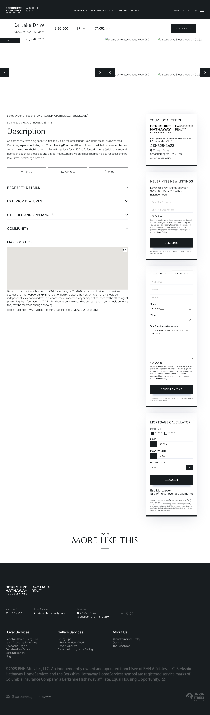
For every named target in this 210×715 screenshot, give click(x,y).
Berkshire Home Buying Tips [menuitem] (22, 639)
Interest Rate (157, 462)
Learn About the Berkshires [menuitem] (21, 642)
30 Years (158, 432)
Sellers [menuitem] (77, 10)
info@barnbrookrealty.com (49, 613)
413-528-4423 (162, 145)
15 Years (171, 432)
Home (10, 310)
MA (31, 310)
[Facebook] (122, 614)
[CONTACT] (183, 28)
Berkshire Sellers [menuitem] (67, 646)
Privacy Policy (161, 232)
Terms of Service (158, 400)
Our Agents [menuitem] (119, 642)
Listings (21, 310)
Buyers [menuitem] (89, 10)
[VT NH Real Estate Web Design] (195, 697)
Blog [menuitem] (8, 656)
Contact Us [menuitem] (115, 10)
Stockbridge (63, 310)
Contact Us (155, 158)
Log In (187, 10)
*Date (153, 304)
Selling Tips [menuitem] (64, 639)
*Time (153, 315)
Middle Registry (45, 310)
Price (153, 439)
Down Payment (158, 451)
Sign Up (177, 10)
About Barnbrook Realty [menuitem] (126, 639)
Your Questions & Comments (164, 326)
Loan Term (156, 429)
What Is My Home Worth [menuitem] (72, 642)
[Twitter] (126, 614)
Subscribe (171, 243)
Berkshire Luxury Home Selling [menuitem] (75, 649)
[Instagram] (131, 614)
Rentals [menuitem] (101, 10)
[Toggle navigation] (202, 10)
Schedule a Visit (182, 273)
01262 (76, 310)
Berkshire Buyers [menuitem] (15, 653)
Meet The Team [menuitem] (131, 10)
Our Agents (166, 158)
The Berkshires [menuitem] (121, 646)
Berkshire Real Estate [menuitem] (18, 649)
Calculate (172, 479)
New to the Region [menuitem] (16, 646)
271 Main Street (93, 615)
